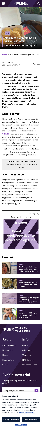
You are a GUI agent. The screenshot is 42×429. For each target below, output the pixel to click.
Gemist (5, 365)
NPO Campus (27, 360)
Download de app (29, 365)
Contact (25, 345)
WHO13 (5, 134)
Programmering (9, 345)
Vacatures (26, 355)
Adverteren (27, 350)
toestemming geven (13, 164)
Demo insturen (8, 360)
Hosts (5, 355)
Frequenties (7, 350)
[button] (3, 3)
